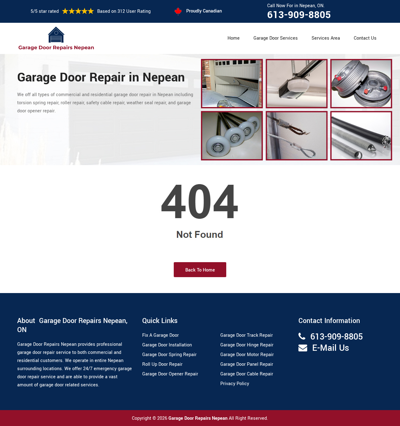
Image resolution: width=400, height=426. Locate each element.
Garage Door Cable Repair (246, 374)
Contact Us (365, 38)
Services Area (326, 38)
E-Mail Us (330, 348)
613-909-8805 (299, 15)
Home (234, 38)
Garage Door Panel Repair (246, 364)
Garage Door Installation (167, 345)
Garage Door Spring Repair (169, 354)
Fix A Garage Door (160, 335)
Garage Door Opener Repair (170, 374)
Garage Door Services (275, 38)
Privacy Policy (234, 383)
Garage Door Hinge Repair (246, 345)
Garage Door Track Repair (246, 335)
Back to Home (200, 270)
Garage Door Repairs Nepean (198, 418)
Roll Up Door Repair (162, 364)
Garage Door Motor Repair (247, 354)
